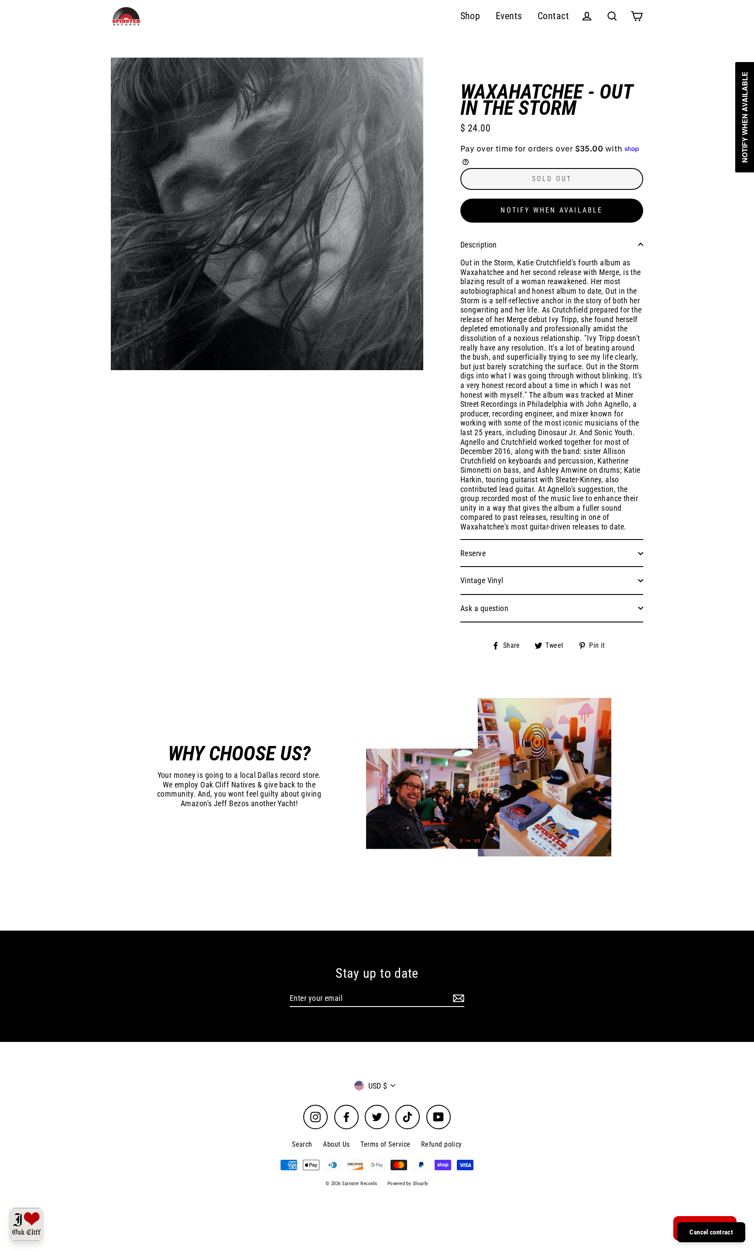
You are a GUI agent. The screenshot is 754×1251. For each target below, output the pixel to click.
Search (302, 1144)
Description (478, 244)
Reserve (473, 553)
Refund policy (441, 1144)
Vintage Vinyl (482, 580)
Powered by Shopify (407, 1183)
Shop (470, 15)
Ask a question (484, 608)
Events (509, 15)
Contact (553, 15)
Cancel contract (711, 1232)
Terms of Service (385, 1144)
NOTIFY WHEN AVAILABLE (551, 210)
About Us (336, 1144)
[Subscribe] (457, 998)
